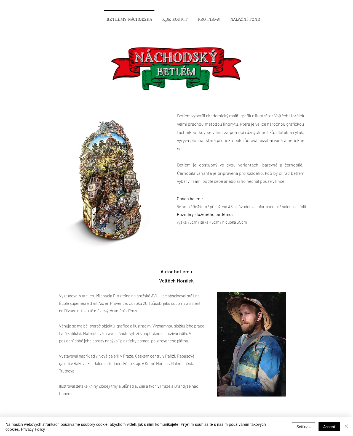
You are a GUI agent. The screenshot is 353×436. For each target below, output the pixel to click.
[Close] (346, 427)
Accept (329, 426)
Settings (303, 426)
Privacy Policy (33, 429)
